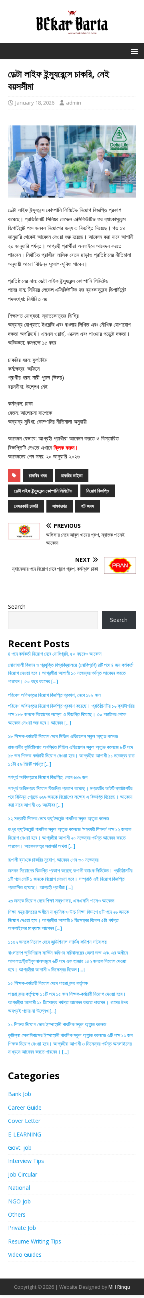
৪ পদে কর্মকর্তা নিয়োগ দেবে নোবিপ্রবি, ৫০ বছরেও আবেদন (55, 653)
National (19, 1187)
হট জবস (87, 506)
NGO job (19, 1201)
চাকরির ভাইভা (71, 475)
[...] (54, 681)
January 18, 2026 (34, 102)
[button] (133, 51)
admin (73, 102)
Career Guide (25, 1107)
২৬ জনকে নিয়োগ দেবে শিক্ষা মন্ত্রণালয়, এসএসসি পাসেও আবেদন (61, 900)
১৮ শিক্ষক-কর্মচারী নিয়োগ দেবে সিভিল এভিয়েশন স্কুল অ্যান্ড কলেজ (63, 736)
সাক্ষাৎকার (59, 506)
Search (17, 606)
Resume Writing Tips (34, 1241)
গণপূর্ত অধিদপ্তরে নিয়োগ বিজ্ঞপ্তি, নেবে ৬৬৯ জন (48, 777)
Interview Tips (26, 1161)
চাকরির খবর (38, 475)
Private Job (22, 1227)
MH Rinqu (119, 1287)
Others (17, 1214)
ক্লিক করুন (64, 447)
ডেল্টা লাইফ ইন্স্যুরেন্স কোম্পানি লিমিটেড (43, 490)
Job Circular (22, 1174)
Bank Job (19, 1094)
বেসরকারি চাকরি (26, 506)
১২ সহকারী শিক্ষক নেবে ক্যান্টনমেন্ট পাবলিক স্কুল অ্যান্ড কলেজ (58, 818)
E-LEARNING (24, 1134)
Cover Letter (24, 1120)
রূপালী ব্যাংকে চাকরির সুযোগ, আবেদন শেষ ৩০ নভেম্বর (53, 859)
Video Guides (25, 1254)
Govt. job (20, 1147)
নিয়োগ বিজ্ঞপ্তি (97, 490)
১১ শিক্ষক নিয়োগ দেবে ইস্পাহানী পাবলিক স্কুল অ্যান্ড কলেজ (57, 1024)
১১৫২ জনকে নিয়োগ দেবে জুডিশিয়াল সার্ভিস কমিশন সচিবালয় (57, 941)
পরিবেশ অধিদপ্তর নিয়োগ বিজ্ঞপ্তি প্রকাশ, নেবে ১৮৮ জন (54, 694)
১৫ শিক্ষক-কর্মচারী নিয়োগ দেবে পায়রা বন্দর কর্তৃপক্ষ (48, 983)
